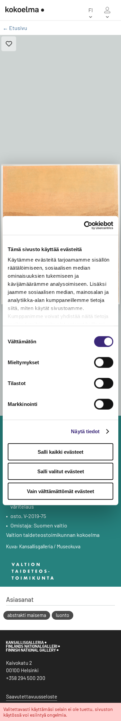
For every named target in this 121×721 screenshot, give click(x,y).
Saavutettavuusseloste (31, 696)
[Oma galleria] (107, 10)
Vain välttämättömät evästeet (60, 491)
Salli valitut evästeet (60, 471)
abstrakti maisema (26, 615)
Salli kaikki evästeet (60, 451)
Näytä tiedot (85, 431)
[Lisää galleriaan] (8, 43)
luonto (62, 615)
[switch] (103, 362)
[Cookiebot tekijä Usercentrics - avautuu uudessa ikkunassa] (85, 225)
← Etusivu (15, 28)
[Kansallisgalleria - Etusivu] (22, 10)
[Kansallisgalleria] (33, 650)
